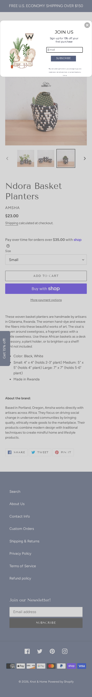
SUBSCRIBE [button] (63, 58)
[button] (87, 25)
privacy (46, 94)
